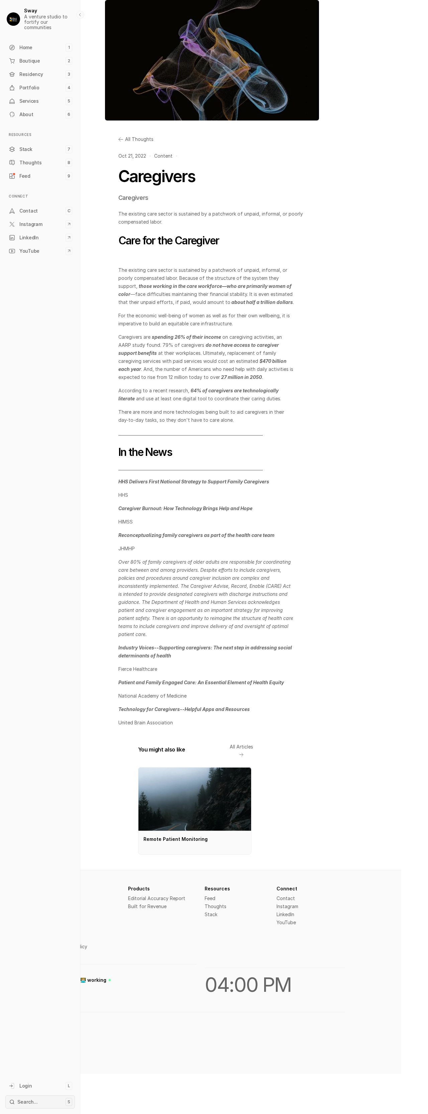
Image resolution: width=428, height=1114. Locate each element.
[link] (195, 750)
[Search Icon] (40, 1102)
